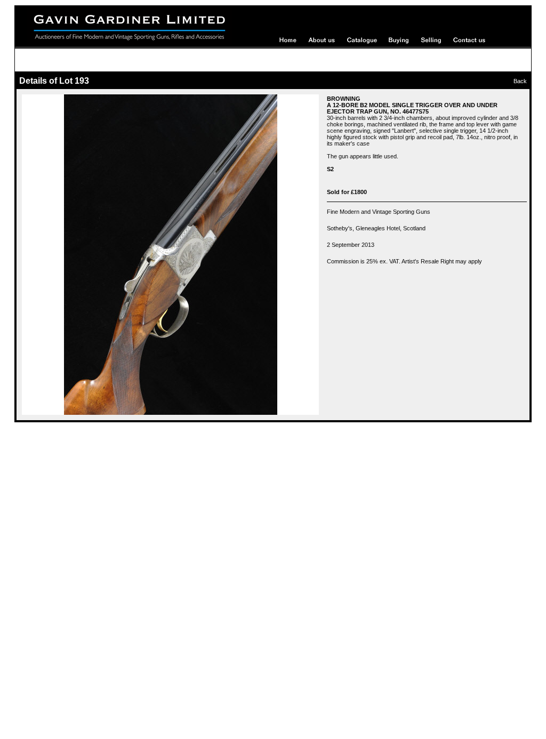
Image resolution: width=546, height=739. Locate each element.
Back (520, 81)
